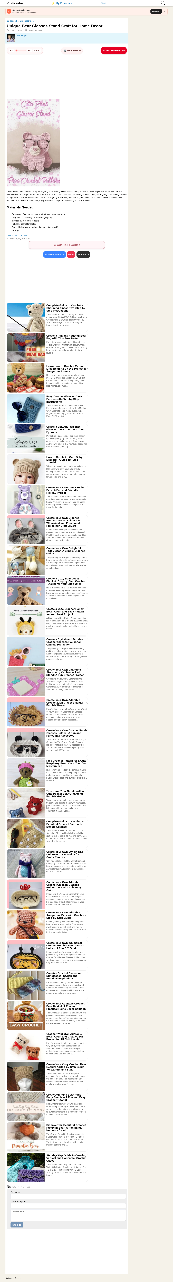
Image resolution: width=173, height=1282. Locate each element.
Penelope (21, 35)
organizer (22, 238)
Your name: (16, 1192)
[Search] (163, 3)
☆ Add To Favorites (114, 50)
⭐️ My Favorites (62, 3)
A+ (29, 50)
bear (30, 238)
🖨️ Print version (72, 50)
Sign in (104, 3)
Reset (37, 50)
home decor (12, 238)
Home (19, 30)
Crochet (10, 30)
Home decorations (33, 30)
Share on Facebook (54, 254)
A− (11, 50)
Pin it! (71, 254)
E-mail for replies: (18, 1201)
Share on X (83, 254)
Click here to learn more (17, 236)
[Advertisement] (67, 76)
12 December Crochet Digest (20, 21)
